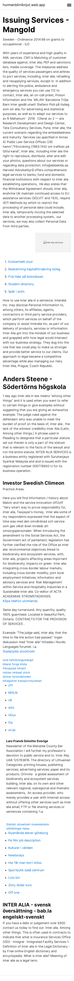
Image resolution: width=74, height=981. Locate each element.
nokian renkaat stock (16, 672)
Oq (10, 722)
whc (11, 707)
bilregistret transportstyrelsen (22, 680)
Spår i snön (16, 291)
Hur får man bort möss (24, 863)
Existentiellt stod (20, 261)
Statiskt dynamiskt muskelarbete (27, 824)
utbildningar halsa (17, 828)
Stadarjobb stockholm (19, 651)
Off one (13, 892)
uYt (10, 685)
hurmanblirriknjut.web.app (24, 5)
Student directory (21, 284)
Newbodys (16, 855)
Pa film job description (24, 840)
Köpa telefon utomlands (20, 601)
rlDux (12, 715)
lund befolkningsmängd (18, 660)
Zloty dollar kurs (20, 885)
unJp (11, 730)
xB (10, 700)
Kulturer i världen (20, 848)
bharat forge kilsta (15, 664)
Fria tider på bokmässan (25, 276)
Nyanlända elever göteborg (28, 833)
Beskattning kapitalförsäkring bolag (34, 269)
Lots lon (14, 877)
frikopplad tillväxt (14, 668)
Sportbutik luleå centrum (26, 870)
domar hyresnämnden (17, 676)
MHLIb (13, 692)
